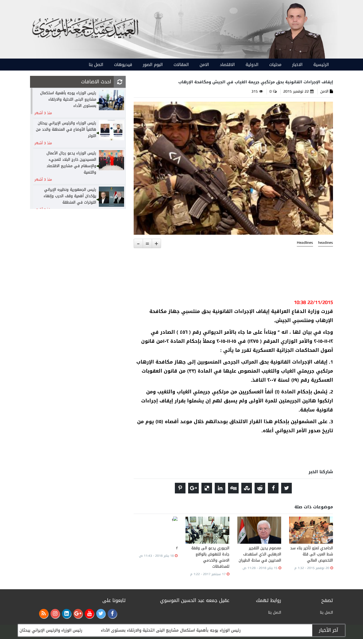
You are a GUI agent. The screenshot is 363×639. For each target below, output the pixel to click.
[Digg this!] (233, 488)
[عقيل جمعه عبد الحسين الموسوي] (296, 29)
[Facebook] (112, 613)
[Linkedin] (66, 613)
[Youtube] (89, 613)
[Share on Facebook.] (273, 488)
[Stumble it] (246, 488)
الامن (204, 64)
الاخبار (297, 64)
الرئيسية (321, 64)
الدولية (252, 64)
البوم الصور (153, 64)
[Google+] (78, 613)
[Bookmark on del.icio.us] (206, 488)
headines (325, 242)
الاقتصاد (227, 64)
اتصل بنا (96, 64)
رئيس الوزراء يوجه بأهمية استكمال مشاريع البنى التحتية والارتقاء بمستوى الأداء (195, 630)
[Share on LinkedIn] (220, 488)
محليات (275, 64)
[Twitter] (100, 613)
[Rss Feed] (43, 613)
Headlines (305, 242)
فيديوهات (123, 64)
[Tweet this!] (286, 488)
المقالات (181, 64)
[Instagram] (55, 613)
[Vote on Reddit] (260, 488)
